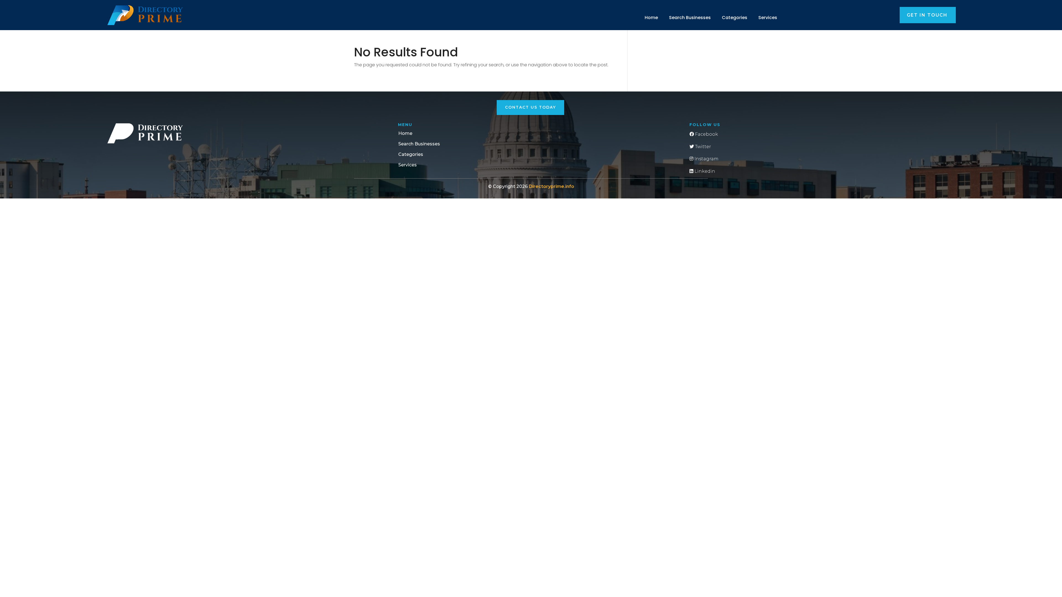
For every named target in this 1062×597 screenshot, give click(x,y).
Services (767, 17)
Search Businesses (690, 17)
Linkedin (704, 171)
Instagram (706, 158)
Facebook (706, 134)
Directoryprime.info (551, 186)
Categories (734, 17)
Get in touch (927, 15)
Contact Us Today (530, 107)
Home (651, 17)
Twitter (702, 146)
